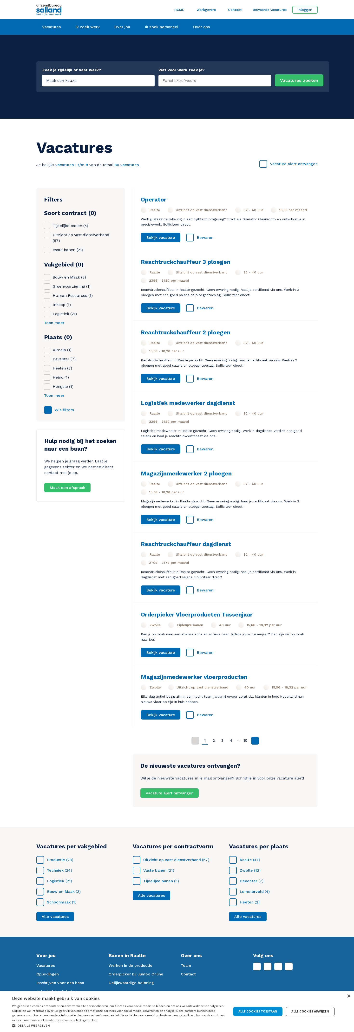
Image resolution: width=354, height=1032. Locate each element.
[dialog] (177, 1011)
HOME (179, 10)
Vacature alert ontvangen (294, 164)
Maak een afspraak (67, 487)
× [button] (348, 996)
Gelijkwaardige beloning (131, 982)
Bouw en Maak (61, 891)
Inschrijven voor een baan (60, 982)
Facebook (257, 966)
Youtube (289, 966)
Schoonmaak (59, 902)
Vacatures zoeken (299, 80)
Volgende (255, 741)
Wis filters (64, 410)
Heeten (247, 902)
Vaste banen (154, 870)
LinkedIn (267, 966)
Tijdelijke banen (158, 881)
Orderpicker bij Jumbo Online (136, 974)
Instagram (278, 966)
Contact (235, 10)
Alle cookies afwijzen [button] (310, 1011)
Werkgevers (206, 10)
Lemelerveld (252, 891)
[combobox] (214, 79)
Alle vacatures (55, 916)
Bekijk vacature (160, 237)
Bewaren (205, 237)
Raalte (246, 859)
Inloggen (305, 10)
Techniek (55, 870)
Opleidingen (47, 974)
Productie (56, 859)
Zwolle (246, 870)
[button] (118, 1025)
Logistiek (55, 881)
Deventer (248, 881)
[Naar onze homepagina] (80, 9)
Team (186, 965)
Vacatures (45, 965)
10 (245, 740)
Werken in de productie (130, 965)
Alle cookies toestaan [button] (257, 1011)
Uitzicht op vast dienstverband (172, 859)
